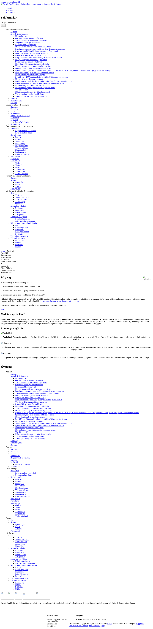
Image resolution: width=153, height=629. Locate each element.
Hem (3, 251)
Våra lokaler (15, 156)
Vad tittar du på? (21, 90)
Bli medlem (10, 12)
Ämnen (13, 180)
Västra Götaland (21, 174)
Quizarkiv (19, 204)
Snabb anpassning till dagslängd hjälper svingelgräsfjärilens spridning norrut (44, 81)
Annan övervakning (18, 206)
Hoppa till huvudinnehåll (10, 2)
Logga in (9, 8)
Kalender (14, 98)
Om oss (17, 105)
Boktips (18, 225)
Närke (17, 167)
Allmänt (18, 187)
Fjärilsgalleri (15, 189)
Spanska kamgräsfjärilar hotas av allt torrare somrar (34, 73)
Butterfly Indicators (22, 122)
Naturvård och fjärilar (19, 217)
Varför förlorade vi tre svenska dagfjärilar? (31, 40)
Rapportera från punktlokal (25, 131)
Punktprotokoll (21, 152)
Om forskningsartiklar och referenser (29, 38)
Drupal (109, 624)
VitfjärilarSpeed (21, 199)
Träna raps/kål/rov (22, 197)
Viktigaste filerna (21, 148)
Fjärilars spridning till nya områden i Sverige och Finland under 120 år (62, 70)
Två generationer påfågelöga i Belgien (29, 94)
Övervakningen (19, 126)
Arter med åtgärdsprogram (25, 221)
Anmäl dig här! (16, 101)
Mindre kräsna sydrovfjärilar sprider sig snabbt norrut (35, 88)
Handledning (20, 144)
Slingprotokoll (20, 150)
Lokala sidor (15, 161)
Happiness (140, 624)
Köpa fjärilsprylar (22, 232)
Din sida (14, 103)
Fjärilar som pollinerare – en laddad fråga (30, 55)
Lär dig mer (20, 191)
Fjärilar (18, 247)
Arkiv (3, 309)
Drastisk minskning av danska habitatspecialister (33, 68)
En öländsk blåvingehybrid (25, 45)
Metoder (18, 139)
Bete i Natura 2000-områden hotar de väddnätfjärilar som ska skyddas (41, 77)
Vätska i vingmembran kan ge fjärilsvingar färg (33, 66)
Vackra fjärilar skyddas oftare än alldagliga (31, 96)
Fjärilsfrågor (20, 182)
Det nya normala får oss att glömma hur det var (33, 47)
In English (10, 10)
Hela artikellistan (21, 36)
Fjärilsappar (19, 230)
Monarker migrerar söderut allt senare (29, 85)
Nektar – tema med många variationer (29, 79)
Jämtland (18, 165)
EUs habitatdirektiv (22, 219)
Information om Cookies (78, 626)
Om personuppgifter (96, 626)
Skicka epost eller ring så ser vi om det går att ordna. (59, 301)
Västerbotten (20, 169)
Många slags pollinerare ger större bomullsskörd (33, 92)
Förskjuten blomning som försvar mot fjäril (31, 53)
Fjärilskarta (15, 159)
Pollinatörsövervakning (19, 236)
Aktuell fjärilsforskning (19, 34)
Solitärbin (19, 245)
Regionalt (19, 208)
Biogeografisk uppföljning (20, 116)
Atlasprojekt (20, 215)
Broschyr (18, 137)
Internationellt (20, 212)
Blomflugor (19, 240)
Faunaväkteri (20, 210)
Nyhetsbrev (15, 118)
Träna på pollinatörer (18, 238)
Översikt (14, 178)
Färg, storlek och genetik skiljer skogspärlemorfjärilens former (38, 58)
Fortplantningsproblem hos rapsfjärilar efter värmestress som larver (40, 49)
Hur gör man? (16, 135)
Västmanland (20, 172)
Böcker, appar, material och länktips (24, 223)
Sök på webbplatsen (9, 23)
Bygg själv (19, 234)
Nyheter (14, 32)
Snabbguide (19, 141)
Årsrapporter (15, 113)
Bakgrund (14, 107)
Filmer (13, 111)
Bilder (17, 184)
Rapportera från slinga (23, 133)
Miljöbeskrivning (21, 146)
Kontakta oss (15, 124)
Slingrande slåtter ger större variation (29, 42)
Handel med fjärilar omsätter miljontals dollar (32, 64)
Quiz (12, 193)
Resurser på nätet (21, 227)
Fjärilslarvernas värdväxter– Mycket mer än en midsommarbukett (39, 83)
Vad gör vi (14, 109)
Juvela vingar (20, 202)
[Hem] (31, 4)
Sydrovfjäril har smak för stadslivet (28, 62)
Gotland (18, 163)
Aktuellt (17, 30)
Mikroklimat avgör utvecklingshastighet (30, 75)
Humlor (18, 242)
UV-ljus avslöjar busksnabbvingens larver (31, 60)
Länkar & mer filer (22, 154)
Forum (18, 176)
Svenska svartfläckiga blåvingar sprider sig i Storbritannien (37, 51)
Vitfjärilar (18, 195)
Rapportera (15, 128)
